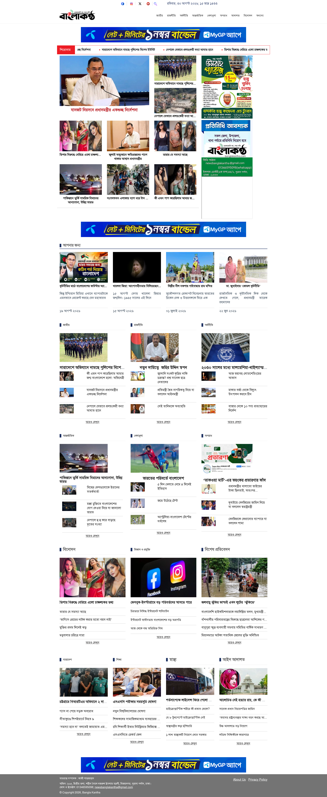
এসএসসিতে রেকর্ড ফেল (127, 735)
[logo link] (77, 15)
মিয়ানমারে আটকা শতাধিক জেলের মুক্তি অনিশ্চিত (230, 635)
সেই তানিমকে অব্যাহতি (171, 406)
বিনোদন (248, 15)
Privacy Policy (257, 780)
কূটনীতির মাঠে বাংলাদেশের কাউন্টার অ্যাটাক (84, 286)
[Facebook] (122, 3)
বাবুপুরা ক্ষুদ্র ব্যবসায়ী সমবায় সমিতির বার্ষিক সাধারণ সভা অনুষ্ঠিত (234, 627)
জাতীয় (159, 15)
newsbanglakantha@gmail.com (114, 787)
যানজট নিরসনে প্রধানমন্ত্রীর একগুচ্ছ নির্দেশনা (104, 109)
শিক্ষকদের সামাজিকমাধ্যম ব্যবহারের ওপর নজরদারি (137, 719)
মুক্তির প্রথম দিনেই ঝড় (73, 627)
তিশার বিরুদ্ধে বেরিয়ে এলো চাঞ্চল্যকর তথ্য (211, 50)
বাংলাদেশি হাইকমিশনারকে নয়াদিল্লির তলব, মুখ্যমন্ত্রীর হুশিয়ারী (234, 612)
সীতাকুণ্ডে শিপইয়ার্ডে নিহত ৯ (77, 719)
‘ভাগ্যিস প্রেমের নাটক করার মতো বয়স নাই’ (86, 620)
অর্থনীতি (184, 15)
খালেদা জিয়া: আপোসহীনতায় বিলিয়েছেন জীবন (139, 286)
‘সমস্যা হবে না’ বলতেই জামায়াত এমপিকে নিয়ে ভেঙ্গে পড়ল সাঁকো (84, 727)
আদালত (235, 15)
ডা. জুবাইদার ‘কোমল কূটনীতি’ (243, 286)
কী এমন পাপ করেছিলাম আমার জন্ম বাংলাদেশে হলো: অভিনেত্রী (189, 198)
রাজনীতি (171, 15)
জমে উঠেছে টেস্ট (168, 501)
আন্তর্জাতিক (197, 15)
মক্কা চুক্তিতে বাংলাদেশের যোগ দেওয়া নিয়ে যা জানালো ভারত (104, 508)
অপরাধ (223, 15)
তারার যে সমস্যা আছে (175, 155)
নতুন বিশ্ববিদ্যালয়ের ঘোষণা (129, 711)
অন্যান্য (260, 15)
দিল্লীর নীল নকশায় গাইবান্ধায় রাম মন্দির (190, 286)
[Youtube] (148, 3)
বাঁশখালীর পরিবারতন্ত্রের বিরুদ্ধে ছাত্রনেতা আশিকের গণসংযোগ (234, 620)
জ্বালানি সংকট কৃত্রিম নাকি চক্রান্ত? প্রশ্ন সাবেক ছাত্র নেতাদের (173, 378)
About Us (239, 780)
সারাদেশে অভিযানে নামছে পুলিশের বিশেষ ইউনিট (91, 50)
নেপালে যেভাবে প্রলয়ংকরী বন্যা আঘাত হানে (152, 50)
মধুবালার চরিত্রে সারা (72, 635)
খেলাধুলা (211, 15)
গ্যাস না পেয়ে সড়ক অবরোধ (76, 711)
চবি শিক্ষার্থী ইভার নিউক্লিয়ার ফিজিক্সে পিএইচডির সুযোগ (137, 727)
